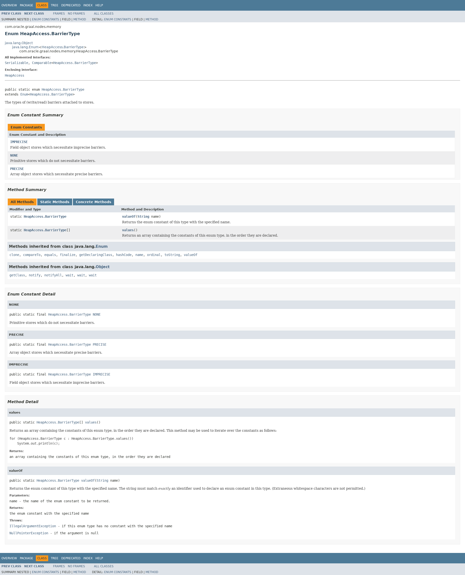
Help (99, 5)
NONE (14, 155)
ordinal (154, 255)
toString (172, 255)
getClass (17, 275)
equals (50, 255)
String (143, 216)
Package (26, 5)
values (128, 230)
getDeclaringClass (95, 255)
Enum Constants (45, 19)
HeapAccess (14, 75)
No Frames (76, 13)
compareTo (31, 255)
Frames (59, 13)
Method (79, 19)
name (139, 255)
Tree (54, 5)
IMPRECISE (19, 142)
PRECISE (17, 169)
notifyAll (53, 275)
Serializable (16, 63)
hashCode (124, 255)
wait (69, 275)
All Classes (104, 13)
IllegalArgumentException (32, 526)
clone (14, 255)
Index (88, 5)
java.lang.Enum (25, 47)
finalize (67, 255)
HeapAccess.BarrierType (63, 47)
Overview (9, 5)
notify (34, 275)
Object (103, 266)
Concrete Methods (93, 202)
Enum (24, 94)
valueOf (129, 216)
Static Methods (54, 202)
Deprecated (70, 5)
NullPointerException (28, 533)
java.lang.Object (19, 43)
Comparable (41, 63)
